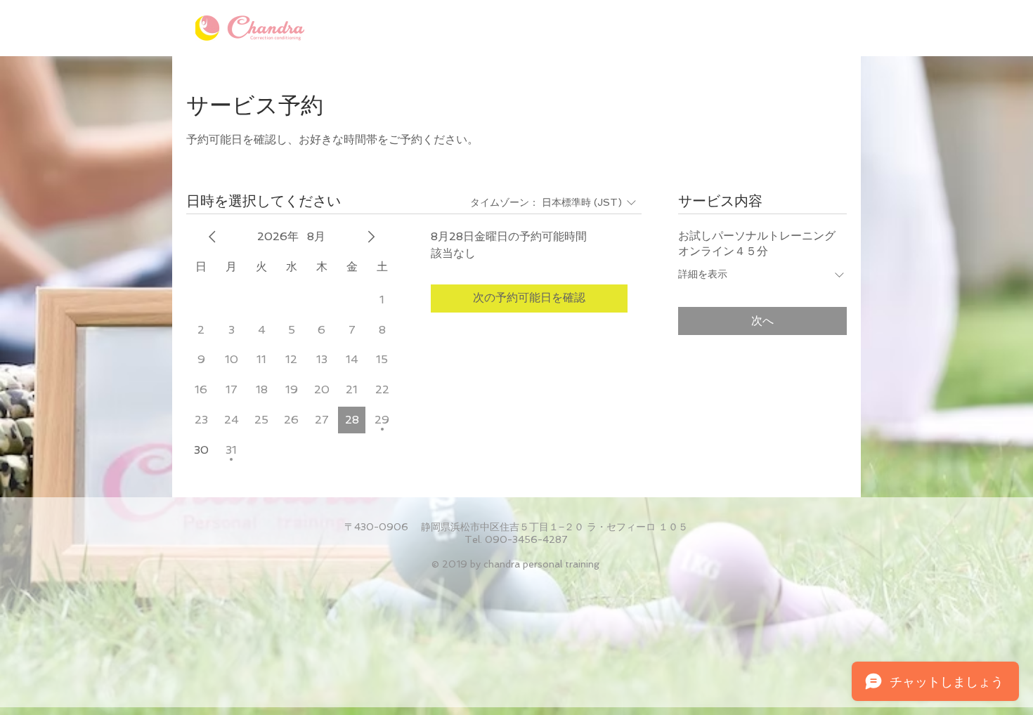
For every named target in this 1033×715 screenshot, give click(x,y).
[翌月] (371, 236)
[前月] (212, 236)
